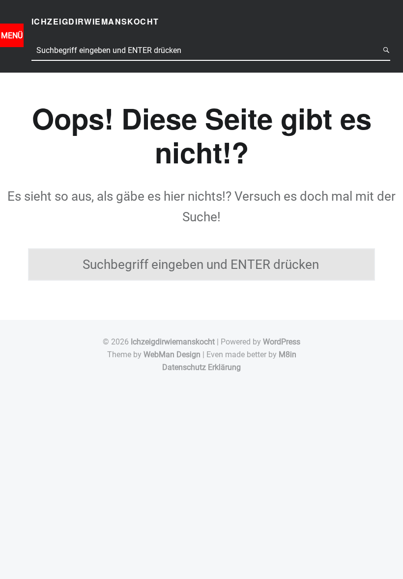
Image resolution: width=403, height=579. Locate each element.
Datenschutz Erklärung (201, 367)
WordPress (281, 341)
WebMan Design (172, 354)
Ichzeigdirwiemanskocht (173, 341)
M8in (287, 354)
